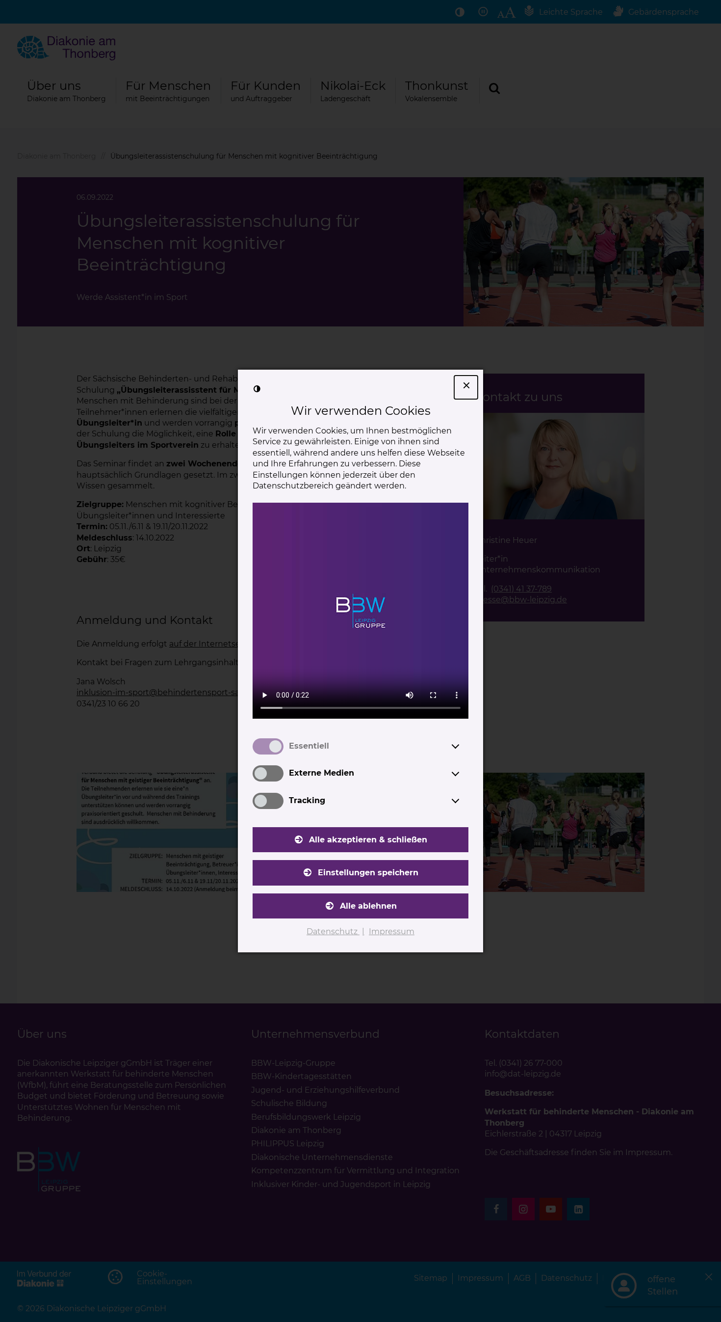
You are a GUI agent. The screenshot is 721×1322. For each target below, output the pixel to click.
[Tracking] (464, 800)
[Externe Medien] (464, 773)
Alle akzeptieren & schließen (368, 839)
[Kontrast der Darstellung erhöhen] (257, 389)
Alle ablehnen (368, 906)
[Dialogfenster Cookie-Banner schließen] (466, 387)
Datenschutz (333, 931)
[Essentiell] (464, 746)
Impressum (391, 931)
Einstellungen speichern (368, 872)
